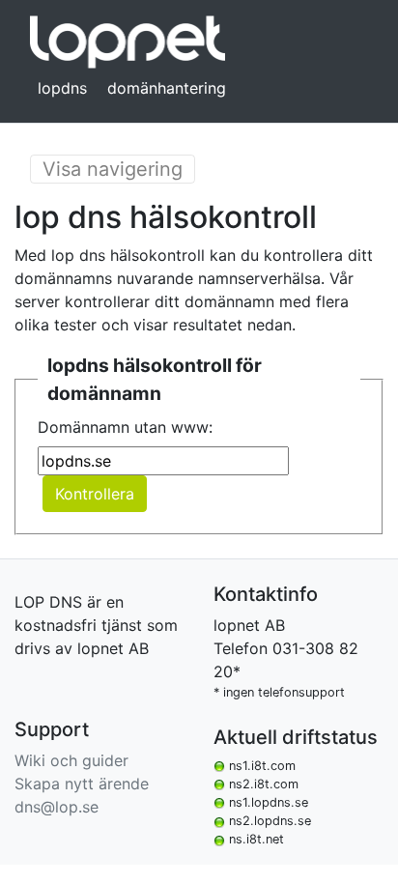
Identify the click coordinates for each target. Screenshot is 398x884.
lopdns (62, 88)
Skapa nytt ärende (81, 783)
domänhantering (166, 88)
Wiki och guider (71, 760)
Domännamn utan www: (125, 427)
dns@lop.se (56, 806)
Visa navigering (113, 169)
